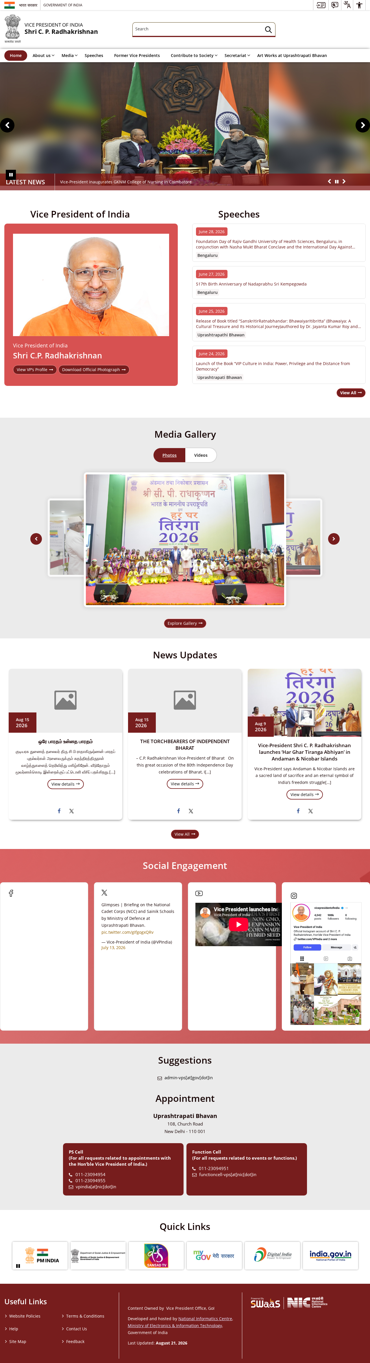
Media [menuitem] (68, 55)
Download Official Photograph (91, 369)
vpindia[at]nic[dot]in (96, 1187)
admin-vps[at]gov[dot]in (188, 1078)
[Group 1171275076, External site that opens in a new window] (271, 1256)
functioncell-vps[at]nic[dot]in (227, 1175)
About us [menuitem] (42, 55)
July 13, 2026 (113, 947)
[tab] (169, 455)
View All (182, 834)
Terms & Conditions (85, 1316)
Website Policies (24, 1316)
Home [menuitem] (16, 55)
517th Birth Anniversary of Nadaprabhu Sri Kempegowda (251, 284)
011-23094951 (214, 1168)
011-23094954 (90, 1175)
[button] (7, 125)
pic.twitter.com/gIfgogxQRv (127, 932)
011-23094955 (90, 1181)
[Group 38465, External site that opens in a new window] (330, 1256)
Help (13, 1328)
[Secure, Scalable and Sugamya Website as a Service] (265, 1302)
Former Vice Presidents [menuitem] (137, 55)
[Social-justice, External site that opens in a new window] (97, 1256)
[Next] (334, 539)
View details (63, 784)
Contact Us (76, 1328)
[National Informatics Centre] (307, 1302)
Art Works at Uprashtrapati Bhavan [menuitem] (292, 55)
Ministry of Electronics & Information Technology (175, 1325)
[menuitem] (320, 5)
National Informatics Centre (205, 1318)
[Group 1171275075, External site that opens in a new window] (213, 1256)
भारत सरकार (28, 5)
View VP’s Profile (32, 369)
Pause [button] (11, 175)
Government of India (62, 5)
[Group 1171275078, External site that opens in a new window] (39, 1256)
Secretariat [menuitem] (235, 55)
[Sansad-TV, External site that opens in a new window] (155, 1256)
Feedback (75, 1341)
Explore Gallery (182, 623)
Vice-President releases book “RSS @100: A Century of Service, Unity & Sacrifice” (137, 182)
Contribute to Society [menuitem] (192, 55)
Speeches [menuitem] (94, 55)
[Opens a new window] (59, 810)
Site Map (17, 1341)
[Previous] (36, 539)
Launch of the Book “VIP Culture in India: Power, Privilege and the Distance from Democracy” (273, 366)
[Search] (268, 30)
